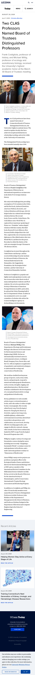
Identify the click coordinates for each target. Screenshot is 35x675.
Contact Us (13, 626)
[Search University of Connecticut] (28, 2)
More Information (11, 672)
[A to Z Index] (32, 2)
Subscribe (17, 629)
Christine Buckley (16, 18)
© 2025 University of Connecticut (17, 637)
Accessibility (17, 644)
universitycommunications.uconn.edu (17, 624)
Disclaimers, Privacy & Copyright (17, 641)
